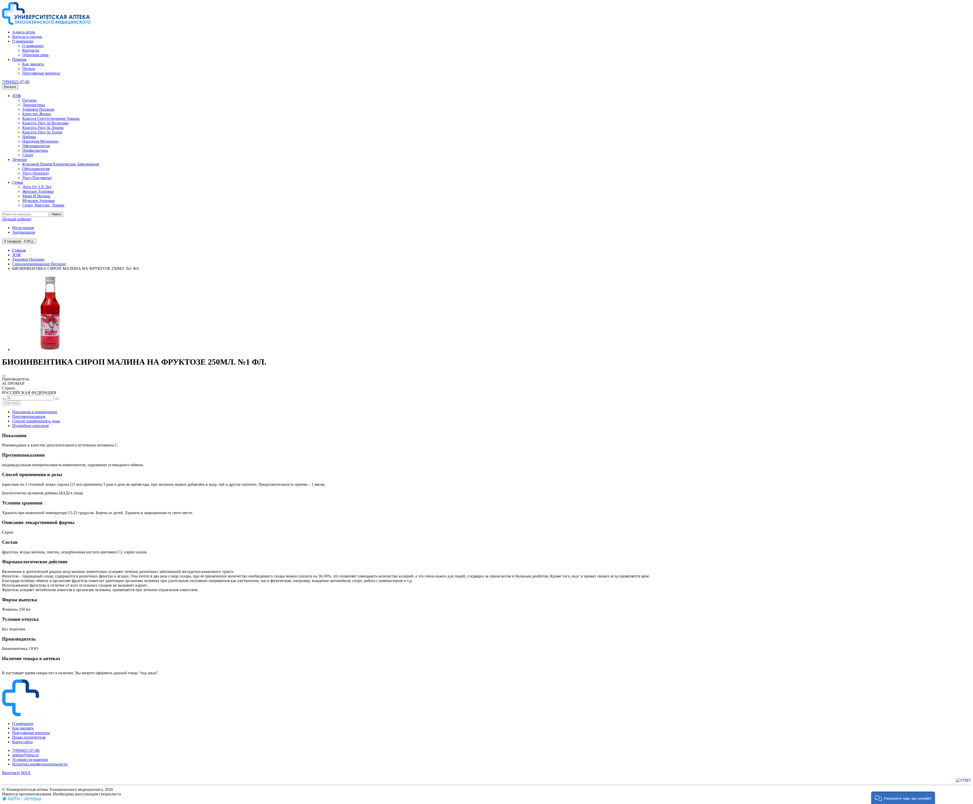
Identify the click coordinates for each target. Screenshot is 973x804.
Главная (19, 250)
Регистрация (23, 228)
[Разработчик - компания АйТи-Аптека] (21, 799)
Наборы (29, 137)
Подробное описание (30, 425)
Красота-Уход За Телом (42, 132)
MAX (26, 773)
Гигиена (29, 100)
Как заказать (33, 64)
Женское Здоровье (38, 191)
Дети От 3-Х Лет (36, 187)
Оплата (28, 68)
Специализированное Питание (39, 264)
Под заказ (11, 403)
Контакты (30, 50)
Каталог (10, 87)
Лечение (19, 159)
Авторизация (23, 232)
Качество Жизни (36, 114)
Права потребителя (28, 737)
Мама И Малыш (36, 196)
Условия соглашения (30, 759)
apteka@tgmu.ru (25, 755)
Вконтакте (11, 773)
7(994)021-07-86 (15, 82)
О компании (22, 41)
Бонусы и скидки (27, 36)
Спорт (27, 155)
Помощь (19, 59)
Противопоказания (28, 416)
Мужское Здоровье (38, 200)
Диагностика (33, 105)
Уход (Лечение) (35, 173)
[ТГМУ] (963, 780)
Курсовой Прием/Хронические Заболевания (60, 164)
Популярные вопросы (41, 73)
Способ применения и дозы (36, 421)
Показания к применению (34, 412)
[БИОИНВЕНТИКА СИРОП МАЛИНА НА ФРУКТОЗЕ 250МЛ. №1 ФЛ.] (50, 349)
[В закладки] (4, 376)
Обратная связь (35, 55)
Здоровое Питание (38, 109)
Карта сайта (22, 742)
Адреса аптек (23, 32)
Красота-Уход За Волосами (45, 123)
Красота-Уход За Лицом (42, 127)
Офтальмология (36, 146)
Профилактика (35, 150)
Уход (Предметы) (37, 178)
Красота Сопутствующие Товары (51, 118)
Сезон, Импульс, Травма (43, 205)
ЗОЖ (16, 96)
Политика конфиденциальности (40, 764)
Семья (17, 182)
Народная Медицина (40, 141)
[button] (903, 798)
